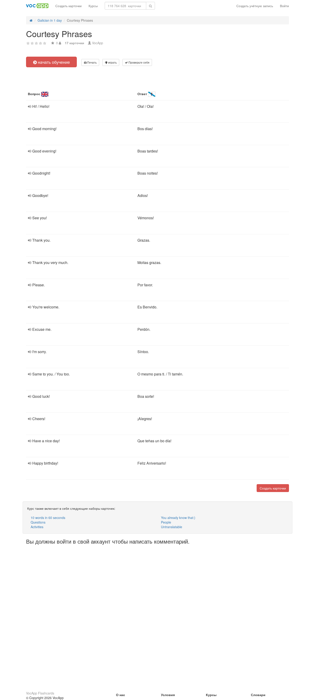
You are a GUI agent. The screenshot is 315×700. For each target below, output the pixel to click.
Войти (284, 5)
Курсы (93, 5)
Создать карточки (68, 5)
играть (112, 62)
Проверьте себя (138, 62)
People (166, 522)
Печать (91, 62)
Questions (38, 522)
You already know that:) (178, 517)
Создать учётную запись (254, 5)
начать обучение (53, 62)
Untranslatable (171, 526)
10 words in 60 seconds (48, 517)
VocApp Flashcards (40, 693)
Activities (37, 526)
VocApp (97, 43)
